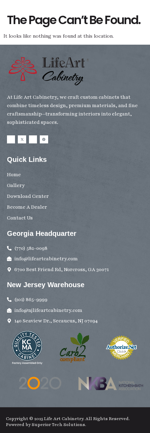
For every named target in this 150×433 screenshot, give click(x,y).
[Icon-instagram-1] (33, 139)
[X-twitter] (22, 139)
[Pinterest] (44, 139)
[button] (145, 20)
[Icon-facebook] (11, 139)
